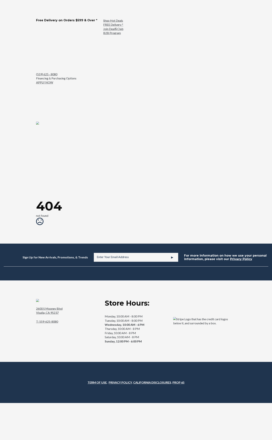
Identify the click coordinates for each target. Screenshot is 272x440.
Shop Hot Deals (113, 20)
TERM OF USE (97, 382)
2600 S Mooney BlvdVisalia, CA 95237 (49, 310)
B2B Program (112, 33)
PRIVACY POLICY (120, 382)
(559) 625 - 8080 (46, 74)
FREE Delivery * (113, 24)
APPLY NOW (44, 82)
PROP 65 (178, 382)
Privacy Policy (241, 259)
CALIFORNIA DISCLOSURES (152, 382)
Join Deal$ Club (113, 29)
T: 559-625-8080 (47, 321)
